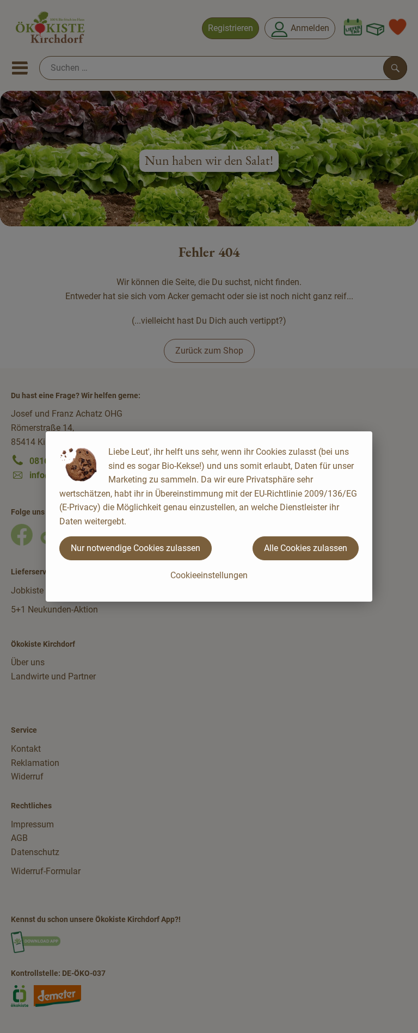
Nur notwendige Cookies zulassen (135, 548)
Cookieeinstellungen (209, 575)
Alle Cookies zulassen (305, 548)
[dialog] (209, 516)
